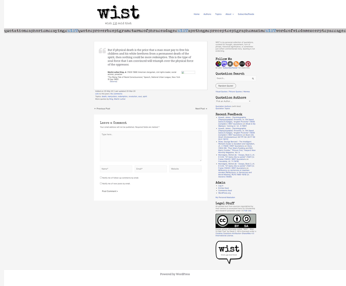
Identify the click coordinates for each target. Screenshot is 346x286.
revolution (133, 96)
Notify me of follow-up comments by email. (120, 178)
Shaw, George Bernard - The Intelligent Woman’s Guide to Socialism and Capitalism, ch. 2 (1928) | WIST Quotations (236, 144)
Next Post (201, 109)
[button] (232, 14)
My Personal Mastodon (225, 197)
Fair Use (247, 210)
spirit (145, 96)
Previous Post (102, 109)
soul (140, 96)
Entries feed (223, 188)
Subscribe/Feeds (246, 14)
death (104, 96)
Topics (218, 14)
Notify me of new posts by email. (116, 183)
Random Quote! (225, 85)
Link (97, 94)
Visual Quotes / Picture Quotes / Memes (233, 91)
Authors (207, 14)
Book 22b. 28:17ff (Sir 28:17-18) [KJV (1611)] (236, 137)
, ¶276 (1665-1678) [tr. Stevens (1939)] (235, 173)
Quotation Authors (223, 106)
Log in (220, 186)
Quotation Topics (223, 108)
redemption (123, 96)
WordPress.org (224, 193)
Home (196, 14)
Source (114, 81)
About (228, 14)
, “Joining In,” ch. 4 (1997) (236, 125)
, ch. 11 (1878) (228, 161)
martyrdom (112, 96)
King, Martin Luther (117, 99)
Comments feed (225, 190)
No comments (116, 94)
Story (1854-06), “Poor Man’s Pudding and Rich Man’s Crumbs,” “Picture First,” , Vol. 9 (237, 149)
